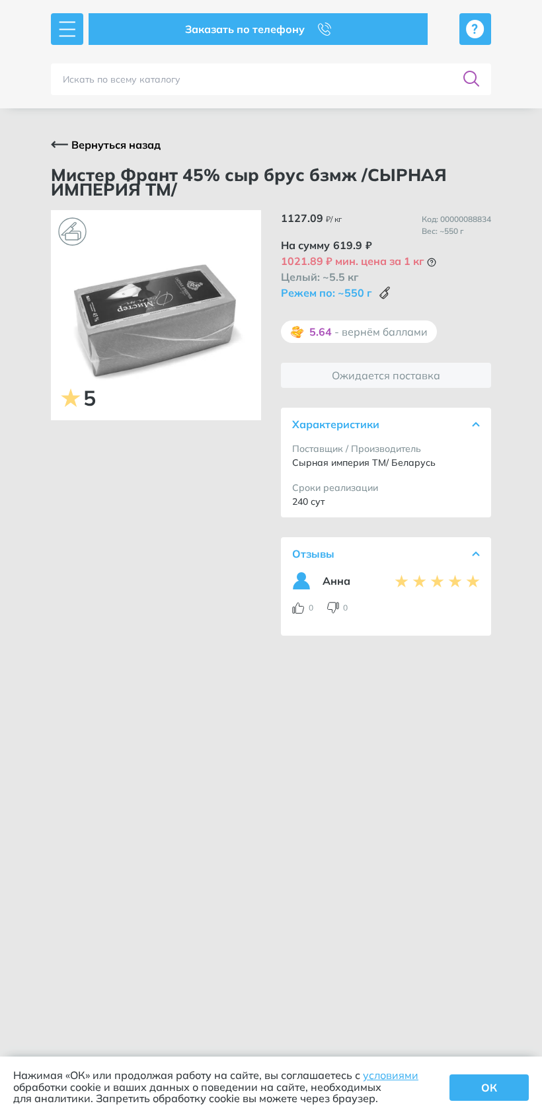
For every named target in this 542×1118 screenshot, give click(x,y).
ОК (489, 1087)
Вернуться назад (116, 144)
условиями (390, 1075)
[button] (432, 262)
